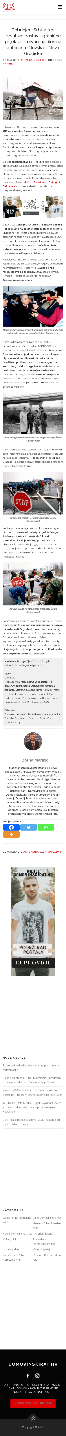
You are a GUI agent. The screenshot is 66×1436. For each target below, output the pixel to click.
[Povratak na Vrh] (33, 1419)
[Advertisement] (33, 1016)
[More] (11, 834)
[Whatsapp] (46, 827)
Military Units (10, 1239)
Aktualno (30, 852)
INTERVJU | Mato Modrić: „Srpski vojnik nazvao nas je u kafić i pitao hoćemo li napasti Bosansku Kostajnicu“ (33, 1107)
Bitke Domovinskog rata (47, 1217)
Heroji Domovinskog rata (17, 1233)
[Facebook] (11, 827)
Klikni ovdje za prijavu (33, 1403)
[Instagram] (36, 1375)
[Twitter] (28, 827)
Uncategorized (11, 1249)
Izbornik (60, 6)
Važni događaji (51, 852)
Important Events (43, 1233)
